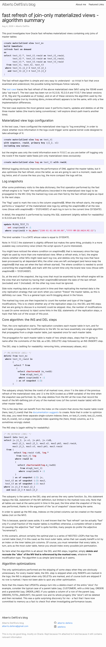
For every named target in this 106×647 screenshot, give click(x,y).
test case (11, 89)
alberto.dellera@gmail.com (15, 626)
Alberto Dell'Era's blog (18, 4)
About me (81, 4)
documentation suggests (46, 412)
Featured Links (96, 4)
